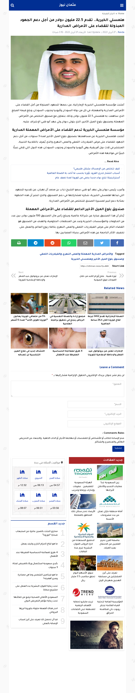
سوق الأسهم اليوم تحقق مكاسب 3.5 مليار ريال (83, 577)
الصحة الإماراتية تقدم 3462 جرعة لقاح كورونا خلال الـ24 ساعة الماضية (106, 320)
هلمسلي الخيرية (81, 259)
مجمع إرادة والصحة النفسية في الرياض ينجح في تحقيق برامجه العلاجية (67, 320)
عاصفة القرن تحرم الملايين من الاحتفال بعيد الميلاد (109, 544)
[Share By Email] (85, 243)
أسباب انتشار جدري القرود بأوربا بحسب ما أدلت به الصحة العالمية (83, 173)
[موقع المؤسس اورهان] (96, 635)
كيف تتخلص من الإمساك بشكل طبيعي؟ (96, 169)
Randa (121, 32)
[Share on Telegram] (35, 243)
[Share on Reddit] (52, 243)
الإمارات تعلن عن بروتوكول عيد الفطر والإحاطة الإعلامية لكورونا (38, 276)
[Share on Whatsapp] (69, 243)
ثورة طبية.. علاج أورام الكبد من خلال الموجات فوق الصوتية (98, 276)
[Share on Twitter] (102, 243)
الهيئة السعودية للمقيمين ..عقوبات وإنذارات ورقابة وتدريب (83, 487)
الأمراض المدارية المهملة (96, 254)
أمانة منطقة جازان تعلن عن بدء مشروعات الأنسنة (110, 515)
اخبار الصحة (108, 14)
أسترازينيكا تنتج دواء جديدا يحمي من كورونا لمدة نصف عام (87, 178)
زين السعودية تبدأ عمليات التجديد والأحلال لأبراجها (110, 487)
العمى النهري (71, 254)
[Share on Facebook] (117, 243)
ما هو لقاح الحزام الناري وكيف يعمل (39, 544)
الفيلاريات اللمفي (50, 254)
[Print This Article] (19, 243)
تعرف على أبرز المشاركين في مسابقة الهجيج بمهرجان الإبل (110, 577)
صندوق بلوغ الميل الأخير (108, 259)
